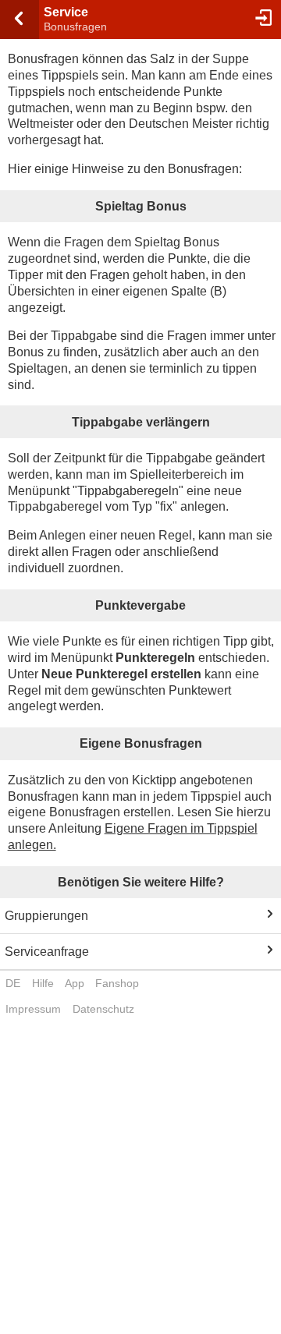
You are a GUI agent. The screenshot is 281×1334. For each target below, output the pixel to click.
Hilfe (43, 983)
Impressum (33, 1009)
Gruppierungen (46, 915)
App (74, 983)
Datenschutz (103, 1009)
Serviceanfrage (47, 951)
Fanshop (117, 983)
